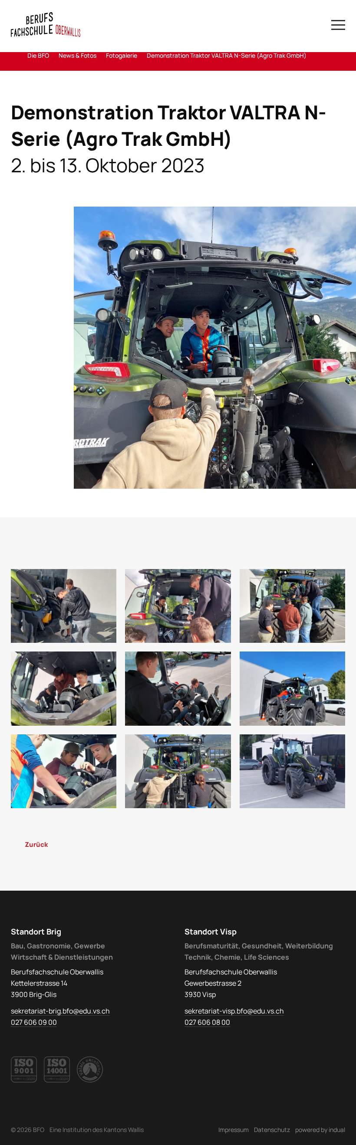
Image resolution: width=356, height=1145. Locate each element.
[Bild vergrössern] (215, 348)
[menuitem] (233, 1129)
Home (14, 55)
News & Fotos (77, 55)
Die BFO (38, 55)
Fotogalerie (121, 55)
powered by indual (320, 1129)
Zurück (36, 844)
